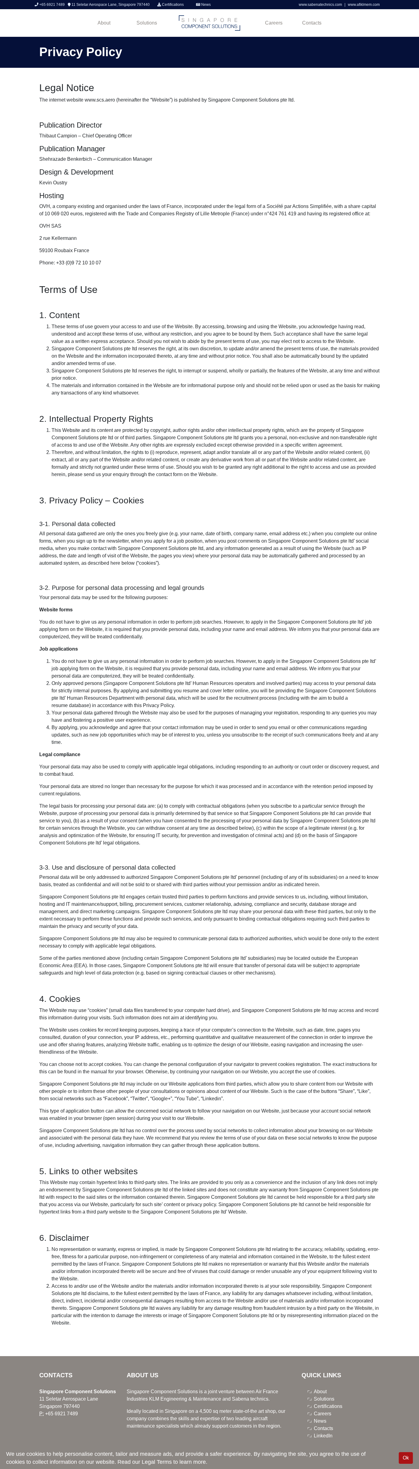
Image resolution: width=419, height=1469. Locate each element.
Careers (274, 22)
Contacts (311, 22)
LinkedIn (323, 1435)
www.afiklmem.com (364, 4)
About (104, 22)
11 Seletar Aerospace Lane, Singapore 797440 (110, 4)
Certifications (172, 4)
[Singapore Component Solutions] (209, 23)
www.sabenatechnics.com (321, 4)
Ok (406, 1457)
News (205, 4)
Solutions (146, 22)
